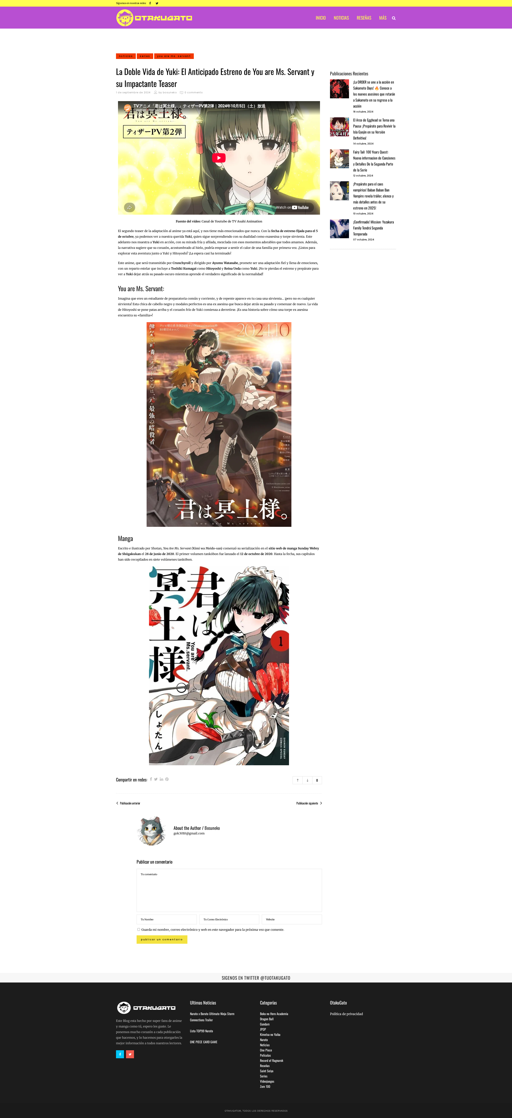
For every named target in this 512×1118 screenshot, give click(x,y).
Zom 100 (265, 1086)
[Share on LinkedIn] (161, 779)
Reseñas (265, 1065)
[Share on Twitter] (156, 779)
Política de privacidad (346, 1014)
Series (263, 1076)
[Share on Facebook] (151, 779)
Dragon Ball (267, 1018)
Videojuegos (267, 1081)
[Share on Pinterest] (167, 779)
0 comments (194, 92)
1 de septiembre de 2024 (133, 92)
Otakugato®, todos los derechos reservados (256, 1110)
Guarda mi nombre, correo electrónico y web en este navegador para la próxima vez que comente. (212, 930)
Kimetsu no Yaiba (270, 1034)
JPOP (263, 1029)
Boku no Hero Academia (274, 1013)
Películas (265, 1055)
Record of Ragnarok (271, 1060)
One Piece (266, 1050)
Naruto (264, 1039)
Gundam (265, 1024)
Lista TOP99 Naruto (201, 1030)
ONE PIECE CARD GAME (203, 1041)
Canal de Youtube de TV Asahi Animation (232, 221)
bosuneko (170, 92)
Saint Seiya (266, 1070)
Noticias (265, 1044)
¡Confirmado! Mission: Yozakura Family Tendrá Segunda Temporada (373, 227)
